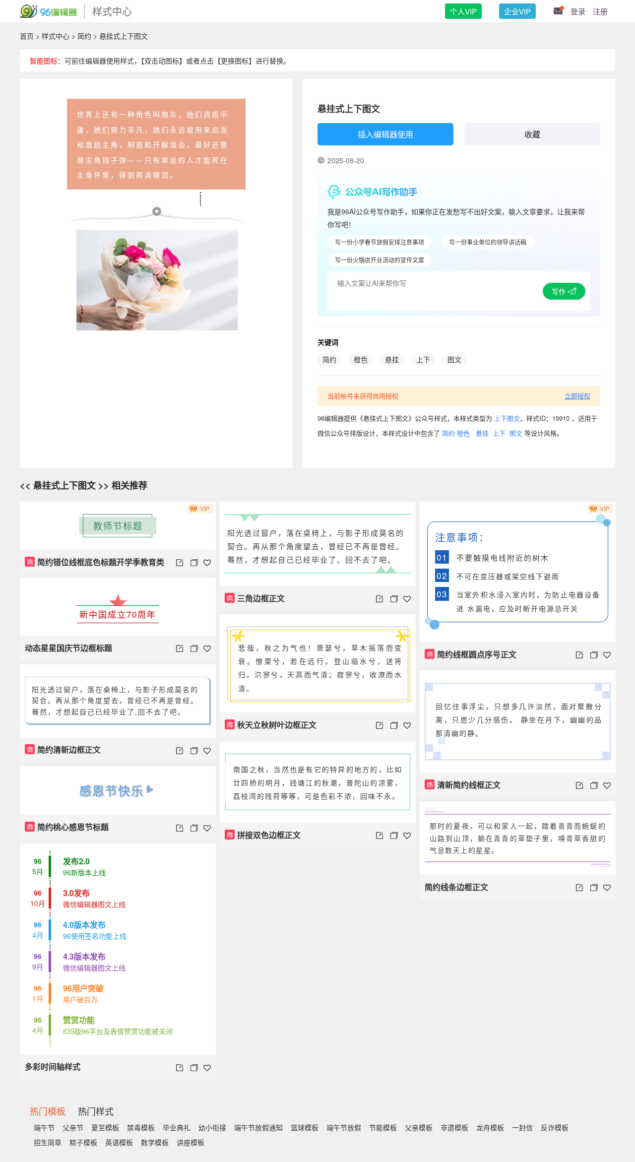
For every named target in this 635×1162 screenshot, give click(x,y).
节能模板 (383, 1127)
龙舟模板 (490, 1127)
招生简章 (48, 1142)
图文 (454, 359)
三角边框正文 (256, 598)
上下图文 (507, 418)
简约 (84, 36)
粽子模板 (83, 1142)
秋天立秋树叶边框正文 (272, 724)
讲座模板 (190, 1142)
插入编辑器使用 (385, 134)
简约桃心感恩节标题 (68, 827)
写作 (560, 291)
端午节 (44, 1127)
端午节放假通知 (258, 1127)
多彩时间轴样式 (52, 1066)
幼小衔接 (212, 1127)
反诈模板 (555, 1127)
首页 (27, 36)
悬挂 (392, 359)
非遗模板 (454, 1127)
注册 (600, 11)
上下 (423, 359)
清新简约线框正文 (464, 784)
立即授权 (577, 395)
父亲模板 (419, 1127)
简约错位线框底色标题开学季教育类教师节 (94, 565)
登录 (578, 11)
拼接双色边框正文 (264, 834)
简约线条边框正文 (456, 887)
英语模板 (119, 1142)
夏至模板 (105, 1127)
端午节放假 (343, 1127)
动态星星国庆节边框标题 (68, 647)
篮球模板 (304, 1127)
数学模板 (155, 1142)
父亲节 (73, 1127)
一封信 (522, 1127)
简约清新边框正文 (64, 749)
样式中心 (55, 36)
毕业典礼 (176, 1127)
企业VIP (517, 11)
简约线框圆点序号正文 (472, 654)
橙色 (361, 359)
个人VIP (463, 11)
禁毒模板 (141, 1127)
